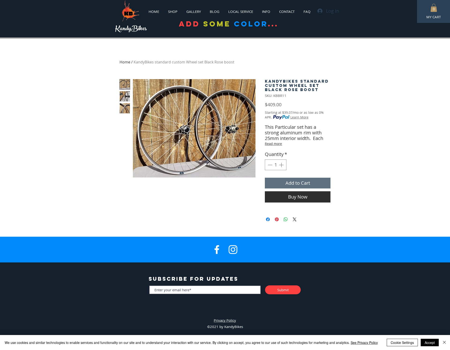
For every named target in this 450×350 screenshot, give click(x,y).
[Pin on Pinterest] (277, 219)
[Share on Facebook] (268, 219)
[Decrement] (270, 165)
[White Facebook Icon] (217, 249)
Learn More (299, 117)
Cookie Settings (402, 342)
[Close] (444, 342)
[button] (433, 8)
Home (125, 62)
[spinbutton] (276, 165)
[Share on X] (294, 219)
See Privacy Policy (364, 342)
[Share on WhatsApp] (286, 219)
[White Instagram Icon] (233, 249)
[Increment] (282, 165)
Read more (273, 143)
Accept (430, 342)
